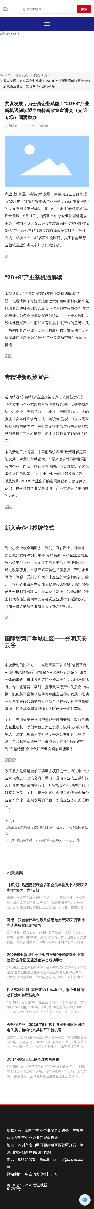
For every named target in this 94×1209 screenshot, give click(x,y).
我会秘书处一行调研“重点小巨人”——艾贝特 (48, 840)
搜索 (84, 9)
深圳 (44, 1174)
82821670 (26, 1159)
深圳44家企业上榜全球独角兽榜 (33, 1059)
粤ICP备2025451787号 (19, 1187)
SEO (54, 1174)
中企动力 (32, 1174)
